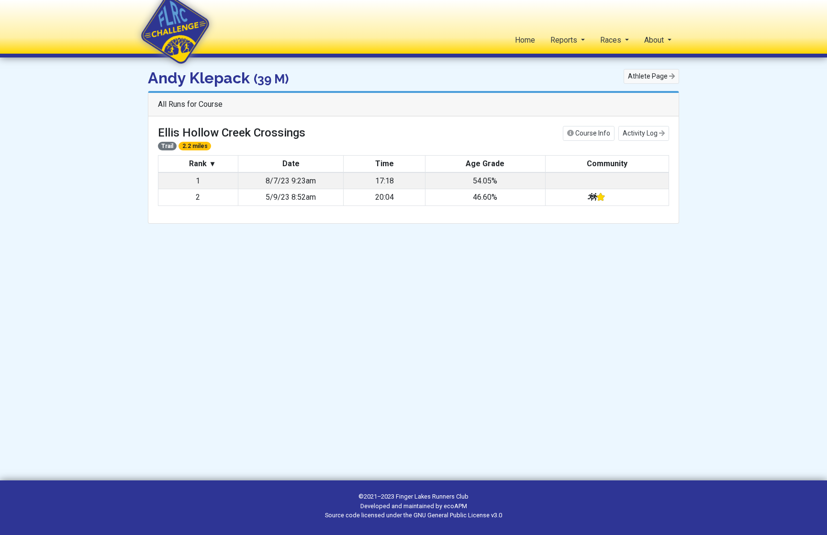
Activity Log (641, 133)
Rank (200, 163)
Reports (564, 40)
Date (291, 163)
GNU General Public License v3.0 (458, 515)
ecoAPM (455, 506)
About (655, 40)
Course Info (592, 133)
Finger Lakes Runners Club (432, 496)
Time (384, 163)
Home (525, 40)
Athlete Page (648, 76)
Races (611, 40)
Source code (343, 515)
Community (607, 163)
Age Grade (485, 163)
